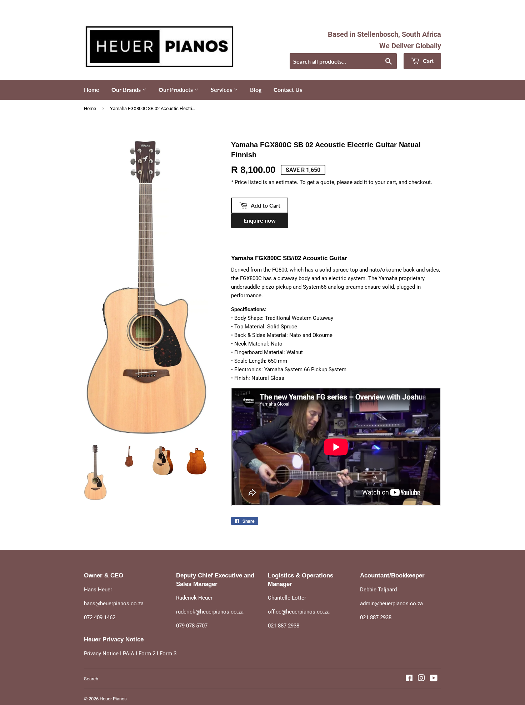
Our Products (176, 89)
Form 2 (147, 653)
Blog (255, 89)
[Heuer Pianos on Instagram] (421, 679)
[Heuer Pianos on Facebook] (409, 679)
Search (91, 678)
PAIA (128, 653)
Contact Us (288, 89)
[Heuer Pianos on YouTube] (434, 679)
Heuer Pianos (113, 698)
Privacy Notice (101, 653)
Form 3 (168, 653)
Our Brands (126, 89)
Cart (427, 60)
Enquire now (260, 220)
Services (222, 89)
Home (91, 89)
